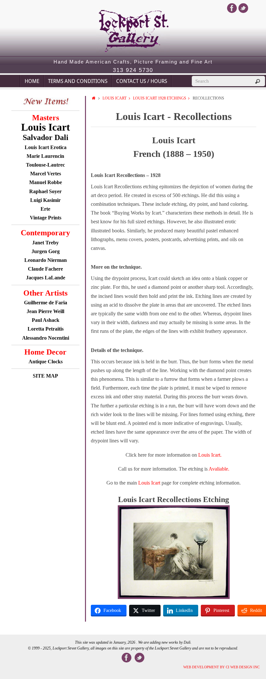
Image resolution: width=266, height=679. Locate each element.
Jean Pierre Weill (45, 311)
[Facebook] (232, 8)
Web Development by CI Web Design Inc (221, 667)
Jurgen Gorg (45, 251)
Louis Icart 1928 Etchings (159, 98)
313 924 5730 (133, 70)
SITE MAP (45, 376)
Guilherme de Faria (45, 302)
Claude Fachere (45, 269)
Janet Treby (45, 242)
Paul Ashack (45, 320)
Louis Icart (115, 98)
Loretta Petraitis (46, 329)
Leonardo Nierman (45, 260)
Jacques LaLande (45, 277)
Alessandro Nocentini (45, 338)
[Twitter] (243, 8)
